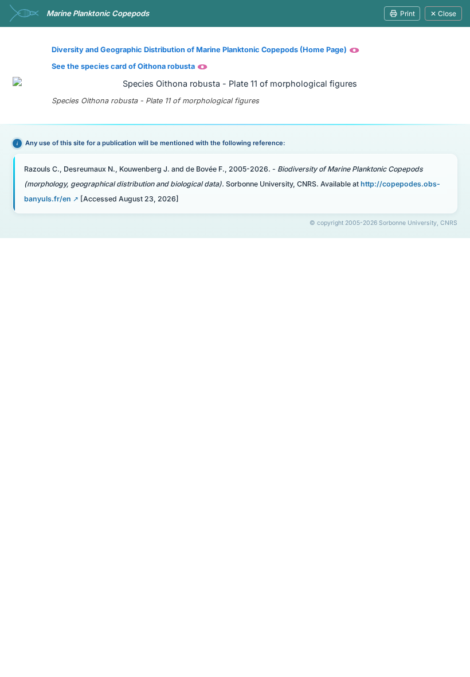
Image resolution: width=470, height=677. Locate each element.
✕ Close (443, 13)
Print (407, 13)
